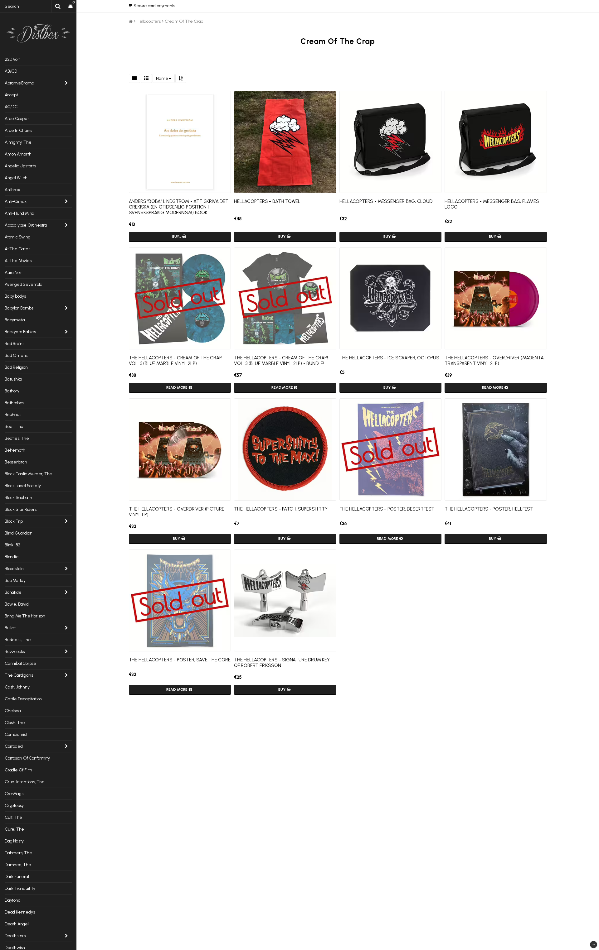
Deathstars (15, 935)
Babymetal (15, 320)
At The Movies (18, 260)
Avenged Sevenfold (23, 284)
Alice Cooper (17, 118)
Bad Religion (16, 367)
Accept (11, 95)
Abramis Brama (19, 83)
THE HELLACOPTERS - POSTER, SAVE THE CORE (180, 660)
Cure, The (14, 829)
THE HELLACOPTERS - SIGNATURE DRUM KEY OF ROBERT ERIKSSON (282, 662)
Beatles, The (17, 438)
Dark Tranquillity (20, 888)
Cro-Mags (14, 793)
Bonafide (13, 592)
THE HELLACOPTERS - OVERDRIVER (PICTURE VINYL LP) (176, 511)
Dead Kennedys (20, 912)
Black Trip (14, 521)
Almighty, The (18, 142)
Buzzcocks (15, 651)
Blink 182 (12, 545)
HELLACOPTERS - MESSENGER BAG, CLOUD (385, 201)
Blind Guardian (18, 533)
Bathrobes (14, 402)
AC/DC (11, 106)
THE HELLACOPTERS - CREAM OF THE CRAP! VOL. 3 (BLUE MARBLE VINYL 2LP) (176, 360)
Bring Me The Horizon (25, 616)
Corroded (13, 746)
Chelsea (13, 710)
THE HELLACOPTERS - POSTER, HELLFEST (489, 509)
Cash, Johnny (17, 687)
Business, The (18, 639)
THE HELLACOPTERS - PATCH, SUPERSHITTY (281, 509)
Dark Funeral (17, 876)
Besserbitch (16, 462)
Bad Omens (16, 355)
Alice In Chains (18, 130)
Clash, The (15, 722)
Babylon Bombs (19, 308)
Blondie (12, 556)
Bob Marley (15, 580)
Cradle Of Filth (18, 770)
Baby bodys (15, 296)
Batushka (13, 379)
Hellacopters (149, 21)
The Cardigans (19, 675)
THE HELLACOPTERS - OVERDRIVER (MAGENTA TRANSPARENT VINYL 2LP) (494, 360)
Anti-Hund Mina (19, 213)
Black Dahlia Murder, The (28, 474)
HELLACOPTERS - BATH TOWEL (267, 201)
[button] (70, 6)
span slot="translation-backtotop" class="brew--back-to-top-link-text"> (593, 944)
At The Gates (17, 249)
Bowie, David (17, 604)
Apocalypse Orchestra (26, 225)
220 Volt (12, 59)
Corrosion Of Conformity (27, 758)
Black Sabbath (18, 497)
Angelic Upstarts (20, 166)
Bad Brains (14, 343)
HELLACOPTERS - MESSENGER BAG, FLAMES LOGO (492, 204)
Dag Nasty (14, 841)
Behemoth (15, 450)
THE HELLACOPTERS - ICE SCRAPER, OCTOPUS (389, 358)
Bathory (12, 391)
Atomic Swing (18, 237)
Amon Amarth (18, 154)
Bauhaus (13, 414)
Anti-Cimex (16, 201)
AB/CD (11, 71)
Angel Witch (16, 177)
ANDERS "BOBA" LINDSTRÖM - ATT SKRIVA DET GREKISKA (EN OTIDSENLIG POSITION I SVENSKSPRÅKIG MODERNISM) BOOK (178, 207)
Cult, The (13, 817)
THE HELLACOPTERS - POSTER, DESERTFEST (387, 509)
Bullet (10, 628)
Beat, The (14, 426)
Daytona (13, 900)
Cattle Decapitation (23, 699)
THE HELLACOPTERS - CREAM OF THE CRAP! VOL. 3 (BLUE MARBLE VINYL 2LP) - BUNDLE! (281, 360)
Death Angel (17, 924)
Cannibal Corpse (20, 663)
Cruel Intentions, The (25, 781)
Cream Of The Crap (184, 21)
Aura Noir (13, 272)
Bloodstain (14, 568)
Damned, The (18, 864)
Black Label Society (23, 485)
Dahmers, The (18, 853)
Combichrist (16, 734)
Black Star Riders (21, 509)
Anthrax (12, 189)
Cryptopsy (14, 805)
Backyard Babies (20, 331)
